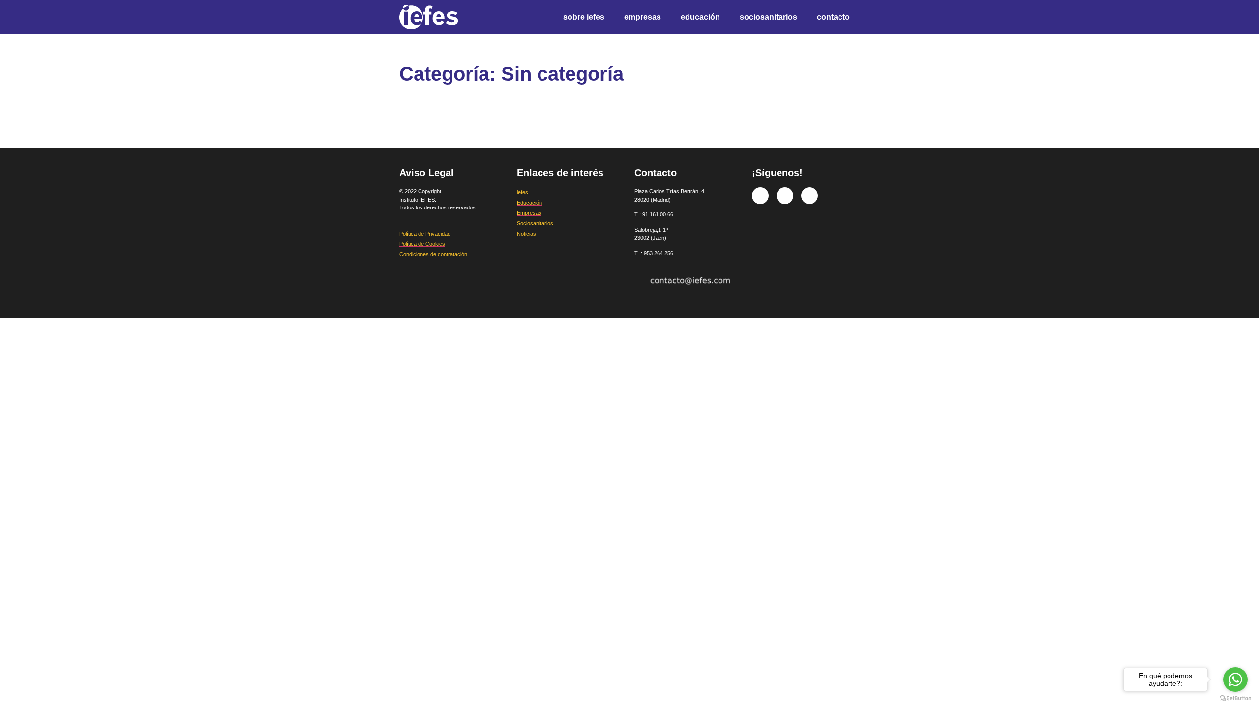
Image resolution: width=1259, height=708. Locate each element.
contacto (833, 17)
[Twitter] (785, 195)
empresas (642, 17)
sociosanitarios (768, 17)
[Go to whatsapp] (1235, 679)
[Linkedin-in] (809, 195)
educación (700, 17)
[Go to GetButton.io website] (1235, 698)
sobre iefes (583, 17)
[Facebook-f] (760, 195)
